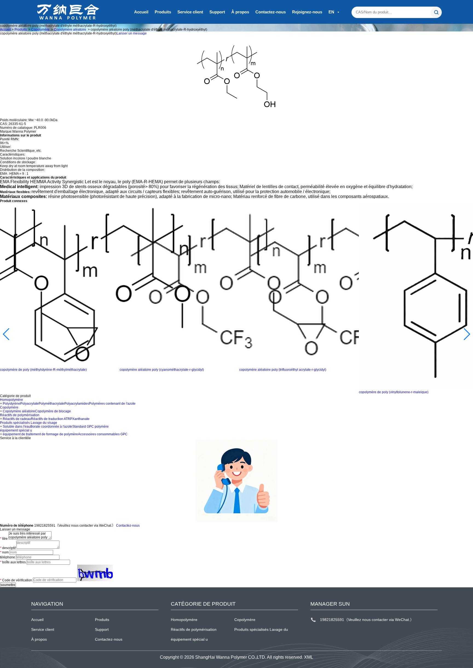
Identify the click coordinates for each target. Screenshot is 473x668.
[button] (6, 334)
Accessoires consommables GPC (103, 434)
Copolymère (40, 29)
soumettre (8, 585)
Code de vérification (16, 580)
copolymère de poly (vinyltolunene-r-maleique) (393, 392)
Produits (163, 12)
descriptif (8, 548)
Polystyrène (11, 404)
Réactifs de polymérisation (19, 415)
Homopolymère (11, 400)
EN (331, 12)
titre (4, 539)
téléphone (7, 557)
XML (308, 657)
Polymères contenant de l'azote (112, 404)
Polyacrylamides (76, 404)
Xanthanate (81, 419)
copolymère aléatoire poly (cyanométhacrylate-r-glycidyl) (162, 370)
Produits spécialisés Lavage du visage (28, 423)
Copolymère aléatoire (70, 29)
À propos (240, 12)
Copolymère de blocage (53, 411)
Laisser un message (132, 33)
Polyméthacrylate (51, 404)
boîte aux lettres (13, 562)
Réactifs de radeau (17, 419)
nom (4, 552)
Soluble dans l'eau (16, 426)
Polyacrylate (29, 404)
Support (217, 12)
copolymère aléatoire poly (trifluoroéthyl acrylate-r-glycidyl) (282, 370)
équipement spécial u (16, 430)
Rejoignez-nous (307, 12)
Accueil (141, 12)
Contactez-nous (270, 12)
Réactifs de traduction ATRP (51, 419)
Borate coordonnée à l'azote (51, 426)
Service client (190, 12)
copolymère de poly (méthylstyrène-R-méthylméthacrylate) (43, 370)
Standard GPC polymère (90, 426)
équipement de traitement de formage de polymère (40, 434)
